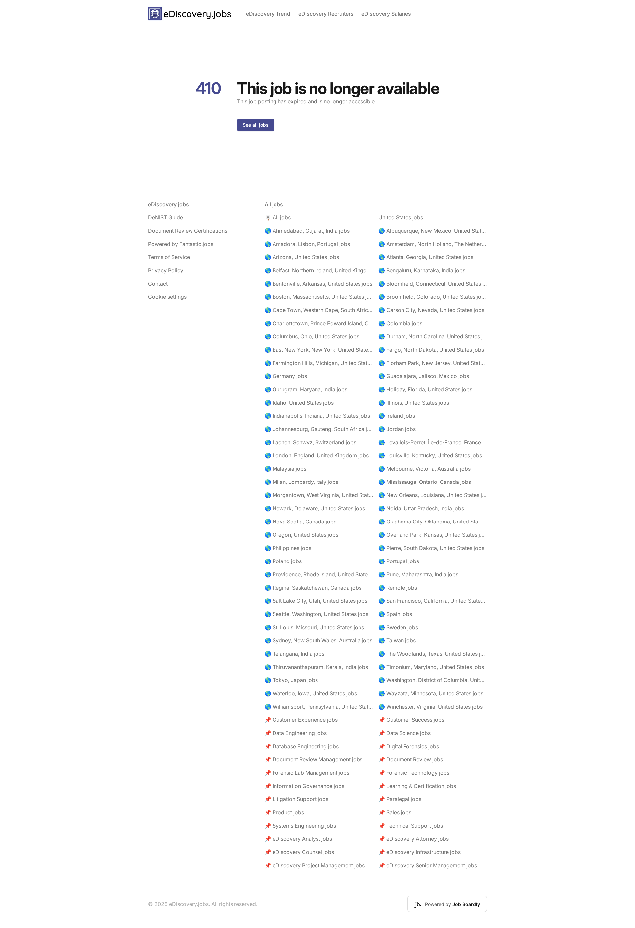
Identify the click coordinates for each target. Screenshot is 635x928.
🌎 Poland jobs (283, 561)
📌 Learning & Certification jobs (417, 786)
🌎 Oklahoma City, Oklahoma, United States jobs (432, 521)
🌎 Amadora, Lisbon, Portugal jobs (307, 244)
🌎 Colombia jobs (400, 323)
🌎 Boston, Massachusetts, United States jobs (319, 296)
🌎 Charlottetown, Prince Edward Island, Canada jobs (319, 323)
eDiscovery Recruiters (326, 13)
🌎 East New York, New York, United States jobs (319, 349)
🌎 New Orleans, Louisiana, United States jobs (432, 495)
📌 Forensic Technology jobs (413, 772)
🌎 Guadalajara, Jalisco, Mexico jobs (423, 376)
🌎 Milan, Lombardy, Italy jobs (301, 482)
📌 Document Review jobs (410, 759)
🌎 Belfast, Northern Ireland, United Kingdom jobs (319, 270)
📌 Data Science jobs (404, 733)
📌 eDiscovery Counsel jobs (299, 852)
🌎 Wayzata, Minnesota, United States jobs (430, 693)
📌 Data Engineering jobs (296, 733)
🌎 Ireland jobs (396, 415)
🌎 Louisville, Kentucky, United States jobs (430, 455)
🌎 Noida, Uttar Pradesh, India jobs (421, 508)
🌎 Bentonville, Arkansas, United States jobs (318, 283)
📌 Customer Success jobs (411, 719)
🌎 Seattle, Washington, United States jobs (316, 614)
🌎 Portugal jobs (398, 561)
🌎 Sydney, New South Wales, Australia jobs (318, 640)
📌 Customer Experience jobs (301, 719)
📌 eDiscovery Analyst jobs (298, 838)
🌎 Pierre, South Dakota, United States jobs (431, 548)
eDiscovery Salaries (386, 13)
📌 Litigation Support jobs (296, 799)
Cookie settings (167, 296)
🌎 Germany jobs (286, 376)
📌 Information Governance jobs (304, 786)
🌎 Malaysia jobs (285, 468)
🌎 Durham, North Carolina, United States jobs (432, 336)
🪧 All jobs (278, 217)
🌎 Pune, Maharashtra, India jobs (418, 574)
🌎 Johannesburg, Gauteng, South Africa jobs (319, 429)
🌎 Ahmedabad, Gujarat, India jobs (307, 230)
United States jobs (400, 217)
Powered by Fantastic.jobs (180, 244)
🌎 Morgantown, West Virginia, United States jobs (319, 495)
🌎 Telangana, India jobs (294, 653)
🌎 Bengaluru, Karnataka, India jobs (421, 270)
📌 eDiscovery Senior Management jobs (427, 865)
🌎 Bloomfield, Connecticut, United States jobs (432, 283)
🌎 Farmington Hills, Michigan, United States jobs (319, 363)
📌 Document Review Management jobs (313, 759)
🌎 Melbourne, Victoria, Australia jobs (424, 468)
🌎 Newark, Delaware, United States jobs (315, 508)
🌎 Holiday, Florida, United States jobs (425, 389)
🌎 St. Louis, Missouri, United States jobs (314, 627)
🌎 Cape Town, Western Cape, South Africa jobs (319, 310)
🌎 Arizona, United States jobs (302, 257)
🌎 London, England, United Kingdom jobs (317, 455)
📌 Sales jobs (394, 812)
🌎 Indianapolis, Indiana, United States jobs (317, 415)
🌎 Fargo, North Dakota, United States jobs (431, 349)
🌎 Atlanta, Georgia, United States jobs (425, 257)
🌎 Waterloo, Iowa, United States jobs (311, 693)
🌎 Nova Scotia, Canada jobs (300, 521)
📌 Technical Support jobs (410, 825)
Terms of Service (169, 257)
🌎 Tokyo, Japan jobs (291, 680)
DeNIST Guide (165, 217)
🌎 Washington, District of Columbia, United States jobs (432, 680)
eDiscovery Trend (268, 13)
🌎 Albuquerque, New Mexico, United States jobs (432, 230)
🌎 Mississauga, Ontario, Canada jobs (424, 482)
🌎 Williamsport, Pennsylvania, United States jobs (319, 706)
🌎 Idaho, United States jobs (299, 402)
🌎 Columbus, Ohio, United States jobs (312, 336)
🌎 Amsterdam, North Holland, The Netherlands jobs (432, 244)
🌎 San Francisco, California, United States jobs (432, 601)
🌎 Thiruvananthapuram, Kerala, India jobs (316, 667)
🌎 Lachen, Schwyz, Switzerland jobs (310, 442)
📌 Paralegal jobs (399, 799)
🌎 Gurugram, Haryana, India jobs (306, 389)
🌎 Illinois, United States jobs (413, 402)
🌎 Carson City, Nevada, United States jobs (431, 310)
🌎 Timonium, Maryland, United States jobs (431, 667)
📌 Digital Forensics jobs (408, 746)
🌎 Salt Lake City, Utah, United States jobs (316, 601)
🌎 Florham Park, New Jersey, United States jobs (432, 363)
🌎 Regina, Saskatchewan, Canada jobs (313, 587)
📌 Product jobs (284, 812)
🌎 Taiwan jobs (397, 640)
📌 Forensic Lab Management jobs (307, 772)
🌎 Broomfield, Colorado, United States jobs (432, 296)
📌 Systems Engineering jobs (300, 825)
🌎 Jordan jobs (397, 429)
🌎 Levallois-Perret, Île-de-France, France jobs (432, 442)
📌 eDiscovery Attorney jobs (413, 838)
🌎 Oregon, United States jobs (301, 534)
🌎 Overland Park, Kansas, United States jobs (432, 534)
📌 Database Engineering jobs (302, 746)
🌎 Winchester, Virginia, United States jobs (430, 706)
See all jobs (256, 125)
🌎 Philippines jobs (288, 548)
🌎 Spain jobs (395, 614)
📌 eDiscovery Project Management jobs (315, 865)
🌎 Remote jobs (397, 587)
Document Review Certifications (187, 230)
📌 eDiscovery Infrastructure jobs (419, 852)
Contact (158, 283)
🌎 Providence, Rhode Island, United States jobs (319, 574)
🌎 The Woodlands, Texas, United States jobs (432, 653)
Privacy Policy (165, 270)
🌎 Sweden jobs (398, 627)
